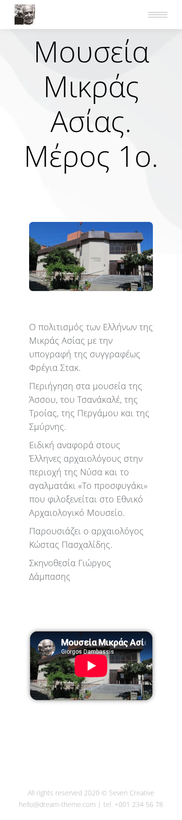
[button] (37, 8)
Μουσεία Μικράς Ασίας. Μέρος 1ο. (91, 103)
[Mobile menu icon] (157, 15)
